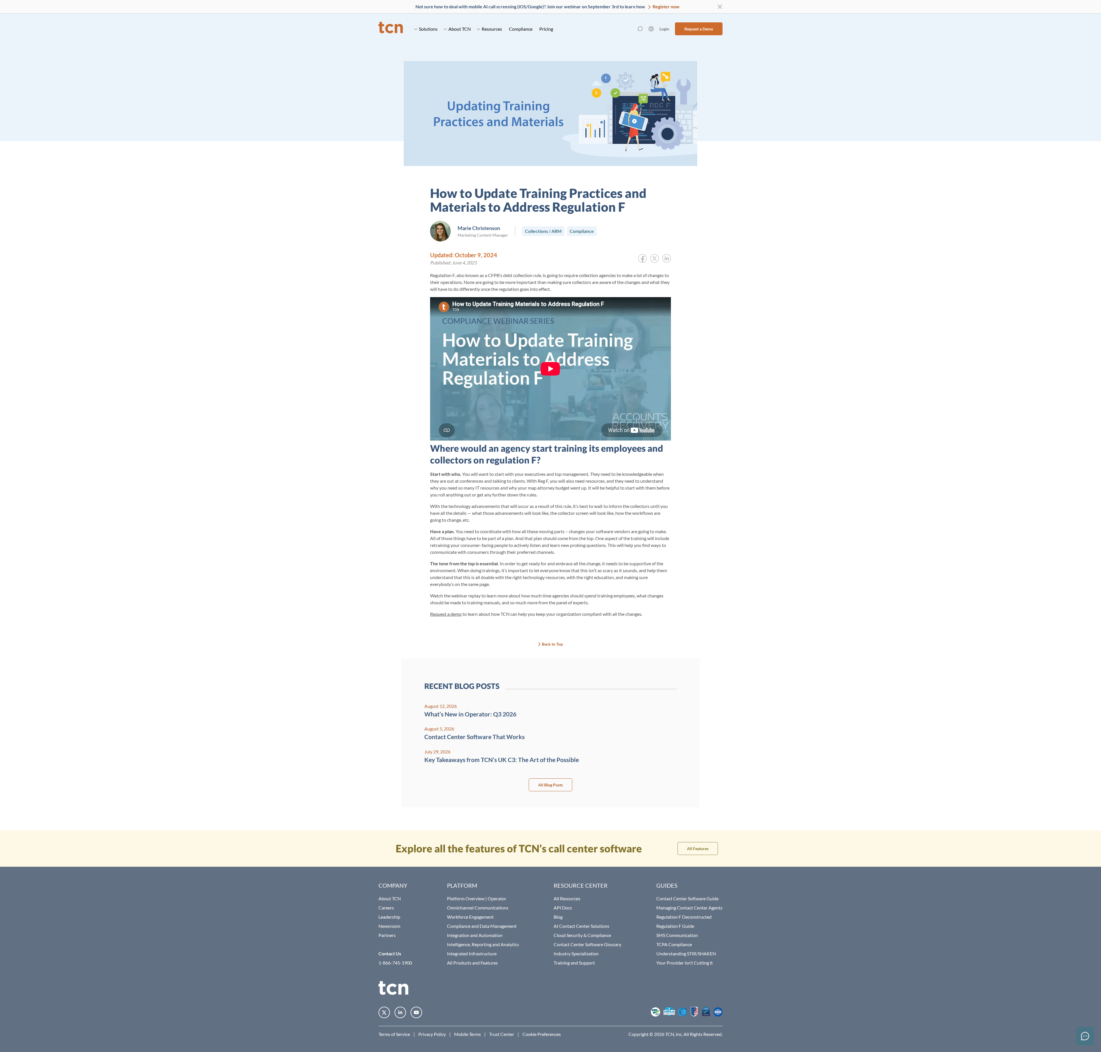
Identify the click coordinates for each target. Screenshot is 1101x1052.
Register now (666, 6)
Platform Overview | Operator (476, 898)
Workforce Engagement (470, 916)
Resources (492, 29)
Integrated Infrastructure (472, 953)
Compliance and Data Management (482, 926)
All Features (697, 848)
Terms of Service (394, 1034)
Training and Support (574, 962)
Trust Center (501, 1034)
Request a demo (446, 614)
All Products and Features (472, 962)
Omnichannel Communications (477, 907)
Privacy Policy (432, 1034)
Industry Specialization (576, 953)
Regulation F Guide (675, 926)
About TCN (459, 29)
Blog (558, 916)
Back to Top (552, 644)
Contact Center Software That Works (474, 736)
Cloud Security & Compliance (582, 935)
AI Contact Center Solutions (581, 926)
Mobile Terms (467, 1034)
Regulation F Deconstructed (684, 916)
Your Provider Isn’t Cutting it (684, 962)
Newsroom (389, 926)
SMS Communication (677, 935)
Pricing (546, 29)
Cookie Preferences (541, 1034)
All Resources (567, 898)
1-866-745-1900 (395, 962)
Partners (387, 935)
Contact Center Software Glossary (587, 944)
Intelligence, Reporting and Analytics (483, 944)
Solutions (428, 29)
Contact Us (389, 953)
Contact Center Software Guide (687, 898)
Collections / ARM (543, 231)
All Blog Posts (550, 784)
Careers (386, 907)
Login (664, 28)
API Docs (563, 907)
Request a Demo (698, 28)
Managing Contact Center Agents (689, 907)
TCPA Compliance (674, 944)
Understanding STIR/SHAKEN (686, 953)
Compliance (520, 29)
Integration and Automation (475, 935)
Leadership (389, 916)
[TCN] (390, 28)
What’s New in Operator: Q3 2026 (470, 714)
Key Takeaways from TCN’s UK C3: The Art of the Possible (501, 759)
